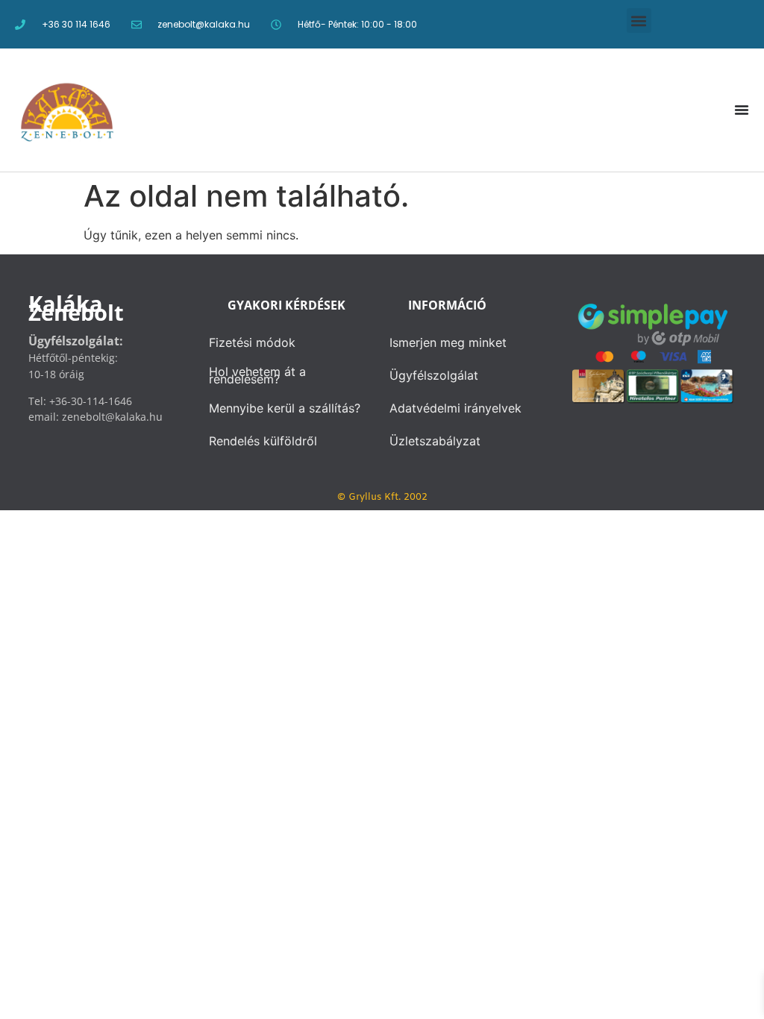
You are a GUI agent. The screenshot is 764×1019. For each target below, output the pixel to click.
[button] (639, 20)
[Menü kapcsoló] (741, 109)
